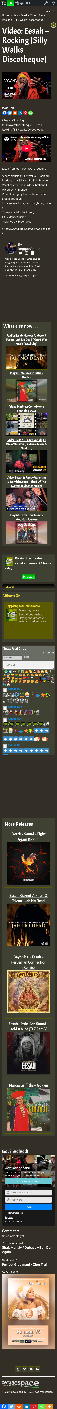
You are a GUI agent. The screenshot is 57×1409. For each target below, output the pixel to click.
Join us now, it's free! (28, 1181)
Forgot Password (13, 1221)
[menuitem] (3, 3)
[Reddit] (15, 113)
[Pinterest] (25, 113)
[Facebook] (4, 113)
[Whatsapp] (30, 113)
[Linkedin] (20, 113)
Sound (46, 653)
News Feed (20, 15)
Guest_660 (15, 745)
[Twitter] (9, 113)
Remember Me (15, 1212)
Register (9, 1217)
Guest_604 (15, 707)
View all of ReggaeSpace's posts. (22, 275)
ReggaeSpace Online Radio (23, 606)
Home (5, 15)
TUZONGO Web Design (40, 1391)
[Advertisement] (26, 300)
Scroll (51, 653)
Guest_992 (15, 688)
